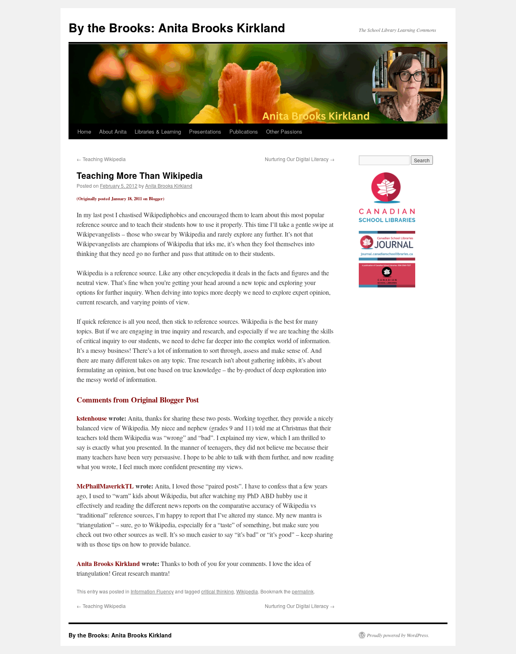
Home (84, 131)
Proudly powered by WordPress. (398, 635)
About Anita (113, 131)
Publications (243, 131)
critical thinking (217, 591)
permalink (303, 591)
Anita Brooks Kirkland (168, 185)
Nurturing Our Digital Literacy (300, 158)
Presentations (205, 131)
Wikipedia (247, 591)
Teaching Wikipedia (101, 158)
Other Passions (284, 131)
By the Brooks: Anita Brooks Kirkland (177, 27)
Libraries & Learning (158, 131)
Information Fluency (152, 591)
